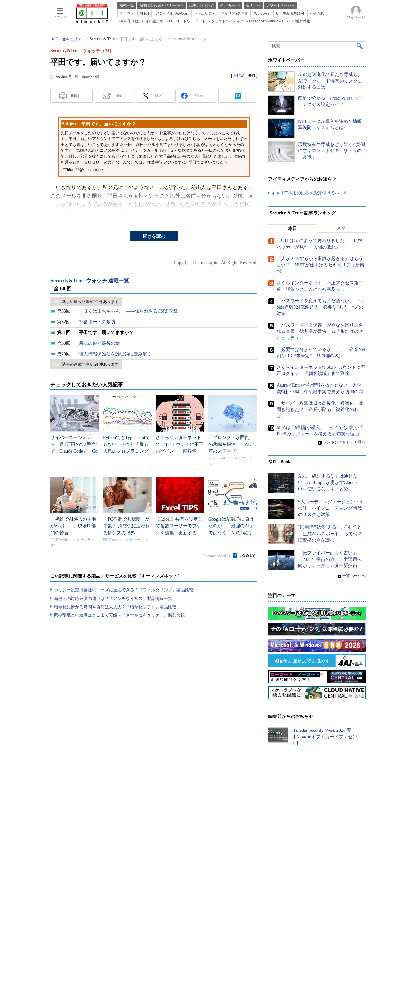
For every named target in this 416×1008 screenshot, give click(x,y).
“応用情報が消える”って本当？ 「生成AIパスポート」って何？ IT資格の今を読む (332, 533)
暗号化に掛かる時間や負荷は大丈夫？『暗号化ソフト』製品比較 (115, 606)
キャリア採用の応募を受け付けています (309, 192)
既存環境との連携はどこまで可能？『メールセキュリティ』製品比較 (119, 615)
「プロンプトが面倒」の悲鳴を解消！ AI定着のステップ (231, 444)
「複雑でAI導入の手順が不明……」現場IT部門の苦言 (73, 526)
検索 (360, 45)
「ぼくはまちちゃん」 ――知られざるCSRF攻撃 (128, 311)
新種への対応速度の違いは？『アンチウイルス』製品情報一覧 (113, 598)
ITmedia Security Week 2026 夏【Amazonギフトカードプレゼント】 (324, 736)
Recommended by (217, 556)
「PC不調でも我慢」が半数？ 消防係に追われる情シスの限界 (126, 526)
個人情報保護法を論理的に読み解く (115, 354)
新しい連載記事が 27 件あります (90, 301)
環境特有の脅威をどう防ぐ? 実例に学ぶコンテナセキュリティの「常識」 (331, 151)
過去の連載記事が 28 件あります (90, 364)
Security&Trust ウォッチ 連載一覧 (89, 280)
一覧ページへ (354, 576)
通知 (119, 96)
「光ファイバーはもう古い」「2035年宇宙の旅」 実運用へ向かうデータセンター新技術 (330, 559)
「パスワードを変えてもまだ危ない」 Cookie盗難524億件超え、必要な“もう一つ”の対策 (320, 307)
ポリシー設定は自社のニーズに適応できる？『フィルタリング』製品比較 (123, 590)
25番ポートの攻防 (97, 321)
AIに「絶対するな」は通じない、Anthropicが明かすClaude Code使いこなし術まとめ (328, 482)
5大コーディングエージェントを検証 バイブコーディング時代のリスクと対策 (331, 508)
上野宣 (238, 75)
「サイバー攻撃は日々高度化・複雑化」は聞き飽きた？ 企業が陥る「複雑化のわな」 (320, 409)
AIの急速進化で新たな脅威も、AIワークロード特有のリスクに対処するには (330, 81)
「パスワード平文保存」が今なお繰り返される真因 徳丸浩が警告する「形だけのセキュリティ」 (320, 331)
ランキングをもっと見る (344, 442)
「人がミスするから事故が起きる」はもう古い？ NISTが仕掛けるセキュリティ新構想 (320, 265)
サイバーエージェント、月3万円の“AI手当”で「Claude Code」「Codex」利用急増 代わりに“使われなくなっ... (74, 451)
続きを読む (154, 236)
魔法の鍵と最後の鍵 (99, 343)
